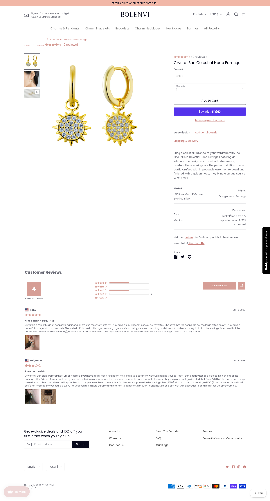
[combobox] (210, 88)
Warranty (115, 438)
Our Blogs (162, 445)
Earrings (193, 28)
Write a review (219, 285)
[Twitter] (226, 467)
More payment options (210, 120)
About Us (114, 431)
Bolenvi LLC (30, 488)
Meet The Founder (167, 431)
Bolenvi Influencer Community (222, 438)
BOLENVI (135, 14)
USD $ (214, 14)
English (198, 14)
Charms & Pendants (65, 28)
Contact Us (116, 445)
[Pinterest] (243, 467)
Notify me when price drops (266, 250)
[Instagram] (237, 467)
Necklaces (173, 28)
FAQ (158, 438)
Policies (207, 431)
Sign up (80, 444)
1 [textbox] (176, 89)
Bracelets (122, 28)
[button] (241, 286)
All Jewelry (212, 28)
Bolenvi (178, 69)
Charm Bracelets (97, 28)
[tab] (182, 133)
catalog (190, 237)
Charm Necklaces (148, 28)
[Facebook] (232, 467)
